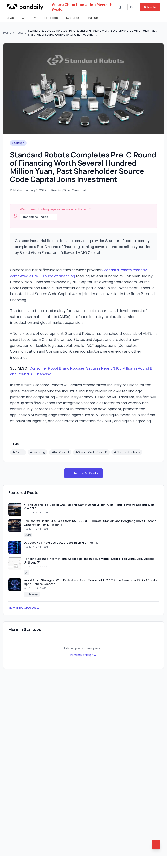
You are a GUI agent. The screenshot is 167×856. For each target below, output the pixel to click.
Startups (18, 143)
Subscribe (150, 7)
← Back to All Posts (83, 473)
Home (7, 32)
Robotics (51, 17)
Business (72, 17)
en (131, 7)
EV (34, 17)
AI (23, 17)
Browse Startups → (83, 655)
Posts (20, 32)
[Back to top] (156, 844)
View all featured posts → (25, 607)
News (10, 17)
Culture (93, 17)
